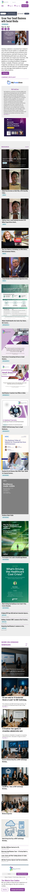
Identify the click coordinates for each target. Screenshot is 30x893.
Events (10, 877)
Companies (16, 877)
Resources (22, 877)
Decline (5, 889)
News (6, 877)
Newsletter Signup (22, 874)
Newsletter (25, 6)
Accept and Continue (17, 889)
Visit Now (5, 73)
